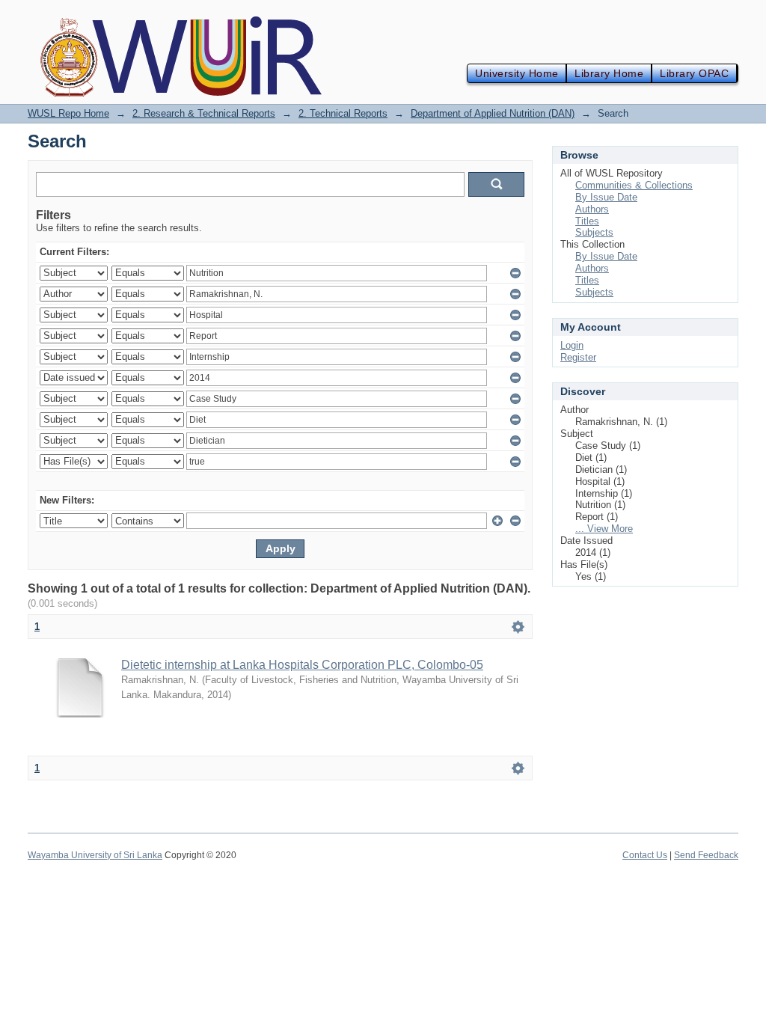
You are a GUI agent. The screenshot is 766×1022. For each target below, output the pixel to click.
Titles (587, 221)
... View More (604, 528)
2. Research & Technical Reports (203, 113)
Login (571, 345)
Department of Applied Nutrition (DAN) (492, 113)
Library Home (608, 73)
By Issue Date (606, 197)
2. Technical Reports (342, 113)
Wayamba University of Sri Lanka (95, 855)
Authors (592, 209)
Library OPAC (694, 73)
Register (578, 357)
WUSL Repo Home (68, 113)
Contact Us (644, 855)
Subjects (594, 232)
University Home (516, 73)
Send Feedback (706, 855)
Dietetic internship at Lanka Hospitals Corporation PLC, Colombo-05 (302, 664)
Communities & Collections (634, 185)
